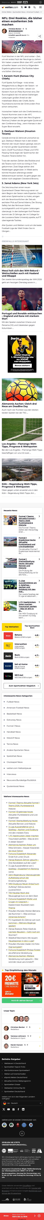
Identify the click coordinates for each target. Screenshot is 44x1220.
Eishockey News (14, 720)
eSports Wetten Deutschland (15, 1077)
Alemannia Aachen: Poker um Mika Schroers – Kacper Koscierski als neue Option (24, 848)
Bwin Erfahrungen (22, 657)
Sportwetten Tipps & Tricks (14, 1067)
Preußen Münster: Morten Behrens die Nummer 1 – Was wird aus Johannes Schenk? (24, 914)
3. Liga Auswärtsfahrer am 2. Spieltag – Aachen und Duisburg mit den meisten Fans (23, 830)
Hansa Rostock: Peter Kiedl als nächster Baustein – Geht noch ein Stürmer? (24, 932)
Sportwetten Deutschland (14, 1091)
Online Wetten (6, 12)
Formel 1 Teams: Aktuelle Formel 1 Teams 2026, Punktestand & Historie (27, 520)
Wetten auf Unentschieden (15, 1074)
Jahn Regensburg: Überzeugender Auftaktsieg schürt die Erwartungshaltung (24, 878)
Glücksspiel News (14, 762)
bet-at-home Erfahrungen (20, 667)
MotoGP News (13, 738)
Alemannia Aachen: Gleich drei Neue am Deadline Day (19, 405)
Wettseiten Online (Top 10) (14, 1088)
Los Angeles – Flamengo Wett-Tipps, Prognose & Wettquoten (19, 445)
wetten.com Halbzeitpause (19, 768)
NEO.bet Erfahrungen (23, 677)
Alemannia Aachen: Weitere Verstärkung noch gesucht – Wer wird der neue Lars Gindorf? (23, 959)
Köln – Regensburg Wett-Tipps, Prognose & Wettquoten (19, 485)
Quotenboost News (15, 786)
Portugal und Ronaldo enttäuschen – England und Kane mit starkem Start (22, 316)
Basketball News (14, 714)
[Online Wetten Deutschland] (10, 7)
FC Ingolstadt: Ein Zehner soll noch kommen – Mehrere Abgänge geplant (24, 923)
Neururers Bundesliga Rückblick (21, 780)
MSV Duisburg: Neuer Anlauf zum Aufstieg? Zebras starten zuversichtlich (24, 887)
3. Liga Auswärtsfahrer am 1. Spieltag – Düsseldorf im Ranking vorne (24, 869)
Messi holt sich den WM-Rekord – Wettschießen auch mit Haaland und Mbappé (21, 273)
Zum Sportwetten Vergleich (22, 686)
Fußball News (13, 702)
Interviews (11, 774)
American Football (33, 12)
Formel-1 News (13, 726)
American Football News (18, 708)
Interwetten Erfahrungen (20, 647)
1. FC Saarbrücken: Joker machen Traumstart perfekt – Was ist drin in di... (28, 606)
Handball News (14, 732)
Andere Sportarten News (18, 750)
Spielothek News (14, 756)
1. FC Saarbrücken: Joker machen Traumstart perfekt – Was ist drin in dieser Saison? (24, 839)
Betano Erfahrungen (23, 637)
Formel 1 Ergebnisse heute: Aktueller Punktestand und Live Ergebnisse (27, 542)
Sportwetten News (19, 12)
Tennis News (12, 744)
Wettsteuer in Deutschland (15, 1063)
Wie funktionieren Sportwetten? (17, 1070)
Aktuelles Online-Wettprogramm (17, 1081)
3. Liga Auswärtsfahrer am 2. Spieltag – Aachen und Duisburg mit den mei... (28, 586)
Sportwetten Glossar (12, 1084)
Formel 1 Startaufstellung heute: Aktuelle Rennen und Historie (26, 563)
